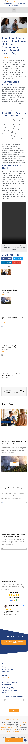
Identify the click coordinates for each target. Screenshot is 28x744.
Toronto (3, 729)
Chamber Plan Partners (14, 697)
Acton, (20, 722)
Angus (24, 722)
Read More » (4, 294)
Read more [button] (7, 618)
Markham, (22, 726)
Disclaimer (19, 719)
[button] (14, 10)
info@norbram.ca (8, 678)
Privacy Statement (11, 719)
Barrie (3, 724)
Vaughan (14, 729)
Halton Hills (6, 726)
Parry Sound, (10, 727)
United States (10, 731)
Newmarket (4, 727)
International (18, 731)
